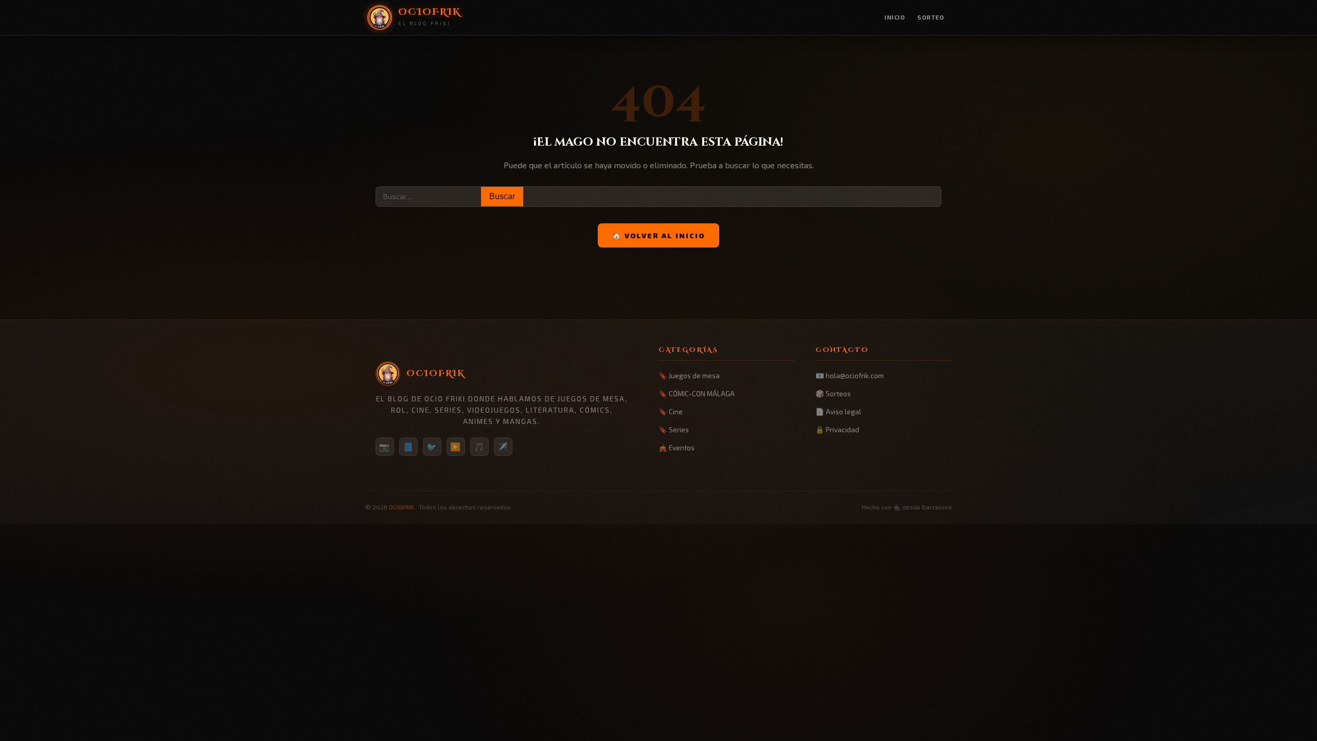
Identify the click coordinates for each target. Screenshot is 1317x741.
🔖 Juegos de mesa (689, 375)
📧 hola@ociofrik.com (849, 375)
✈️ (503, 446)
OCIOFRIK (401, 506)
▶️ (455, 446)
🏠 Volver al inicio (658, 235)
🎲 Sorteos (833, 393)
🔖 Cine (670, 411)
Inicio (894, 17)
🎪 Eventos (676, 447)
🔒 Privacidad (837, 429)
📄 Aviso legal (838, 411)
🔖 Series (673, 429)
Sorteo (930, 17)
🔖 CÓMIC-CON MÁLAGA (696, 393)
